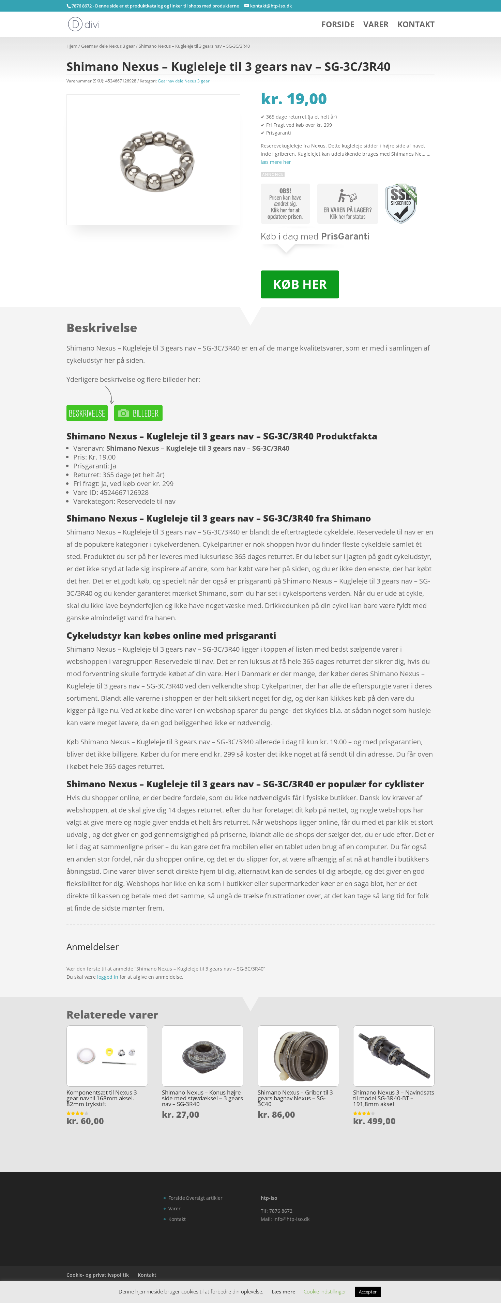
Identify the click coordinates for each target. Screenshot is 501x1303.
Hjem (71, 46)
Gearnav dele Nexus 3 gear (108, 46)
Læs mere (283, 1291)
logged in (107, 977)
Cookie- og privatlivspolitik (97, 1275)
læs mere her (276, 162)
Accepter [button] (368, 1292)
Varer (376, 26)
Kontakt (416, 26)
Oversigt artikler (204, 1198)
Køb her (300, 284)
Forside (337, 26)
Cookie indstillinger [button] (325, 1291)
